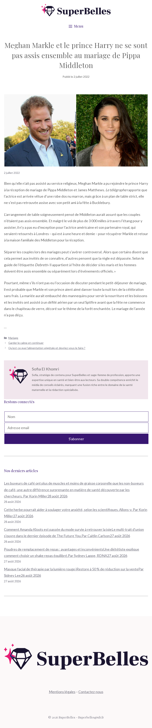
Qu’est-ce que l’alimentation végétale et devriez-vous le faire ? (46, 348)
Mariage (13, 338)
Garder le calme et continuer (26, 342)
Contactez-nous (90, 692)
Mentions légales (62, 692)
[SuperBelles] (76, 10)
